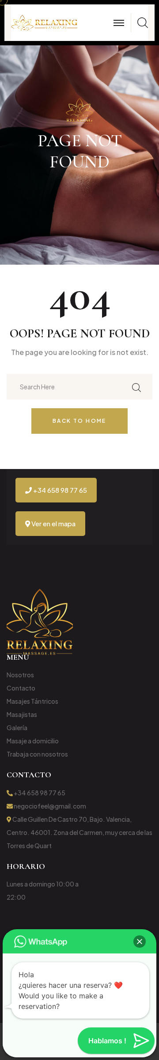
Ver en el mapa (53, 523)
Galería (17, 727)
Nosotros (20, 675)
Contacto (21, 688)
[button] (139, 941)
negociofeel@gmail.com (49, 806)
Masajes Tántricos (32, 701)
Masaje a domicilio (33, 741)
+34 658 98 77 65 (59, 490)
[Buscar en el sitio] (136, 386)
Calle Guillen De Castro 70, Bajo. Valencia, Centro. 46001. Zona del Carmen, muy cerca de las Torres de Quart (79, 832)
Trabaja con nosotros (37, 754)
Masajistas (22, 714)
